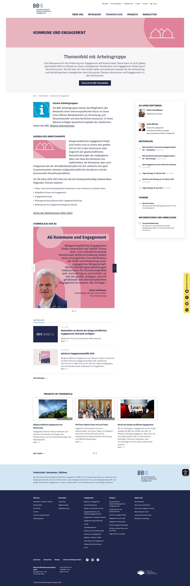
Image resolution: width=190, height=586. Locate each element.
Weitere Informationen (62, 125)
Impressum (36, 560)
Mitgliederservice (64, 508)
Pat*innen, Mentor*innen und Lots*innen (92, 425)
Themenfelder (114, 14)
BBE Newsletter (139, 502)
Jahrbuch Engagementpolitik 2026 (77, 353)
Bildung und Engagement (92, 502)
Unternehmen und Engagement (93, 541)
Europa (86, 524)
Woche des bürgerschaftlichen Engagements (136, 425)
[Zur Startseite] (42, 9)
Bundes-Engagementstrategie (118, 525)
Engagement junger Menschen (93, 521)
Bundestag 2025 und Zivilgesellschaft (115, 510)
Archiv (86, 547)
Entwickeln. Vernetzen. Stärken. (43, 502)
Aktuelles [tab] (38, 320)
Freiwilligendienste (90, 527)
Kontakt (145, 4)
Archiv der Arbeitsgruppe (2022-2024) (52, 213)
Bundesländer (37, 505)
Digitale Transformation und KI (93, 508)
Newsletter (150, 14)
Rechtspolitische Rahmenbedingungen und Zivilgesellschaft (117, 504)
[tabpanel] (74, 268)
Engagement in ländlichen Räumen (95, 517)
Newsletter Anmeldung (142, 518)
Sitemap (57, 560)
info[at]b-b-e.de (65, 569)
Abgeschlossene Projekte (117, 534)
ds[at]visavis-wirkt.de (154, 114)
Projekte (132, 14)
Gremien (36, 512)
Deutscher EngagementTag (117, 515)
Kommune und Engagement (92, 534)
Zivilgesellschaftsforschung (92, 544)
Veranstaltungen (116, 4)
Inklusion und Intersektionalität (94, 531)
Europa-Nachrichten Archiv (143, 515)
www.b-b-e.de (64, 572)
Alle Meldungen (39, 378)
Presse (138, 4)
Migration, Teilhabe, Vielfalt (92, 537)
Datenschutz (47, 560)
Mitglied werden (64, 505)
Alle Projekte (38, 453)
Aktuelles (105, 4)
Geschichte (36, 508)
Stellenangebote (38, 518)
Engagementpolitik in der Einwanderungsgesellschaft (92, 513)
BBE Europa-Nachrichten (142, 505)
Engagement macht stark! (117, 518)
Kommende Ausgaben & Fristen (144, 508)
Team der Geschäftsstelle (41, 515)
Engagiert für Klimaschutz (117, 522)
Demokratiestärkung (90, 505)
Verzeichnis (62, 502)
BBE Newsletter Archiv (142, 512)
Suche (155, 4)
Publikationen (128, 4)
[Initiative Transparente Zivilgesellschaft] (147, 572)
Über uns (77, 14)
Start (34, 96)
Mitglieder (94, 14)
